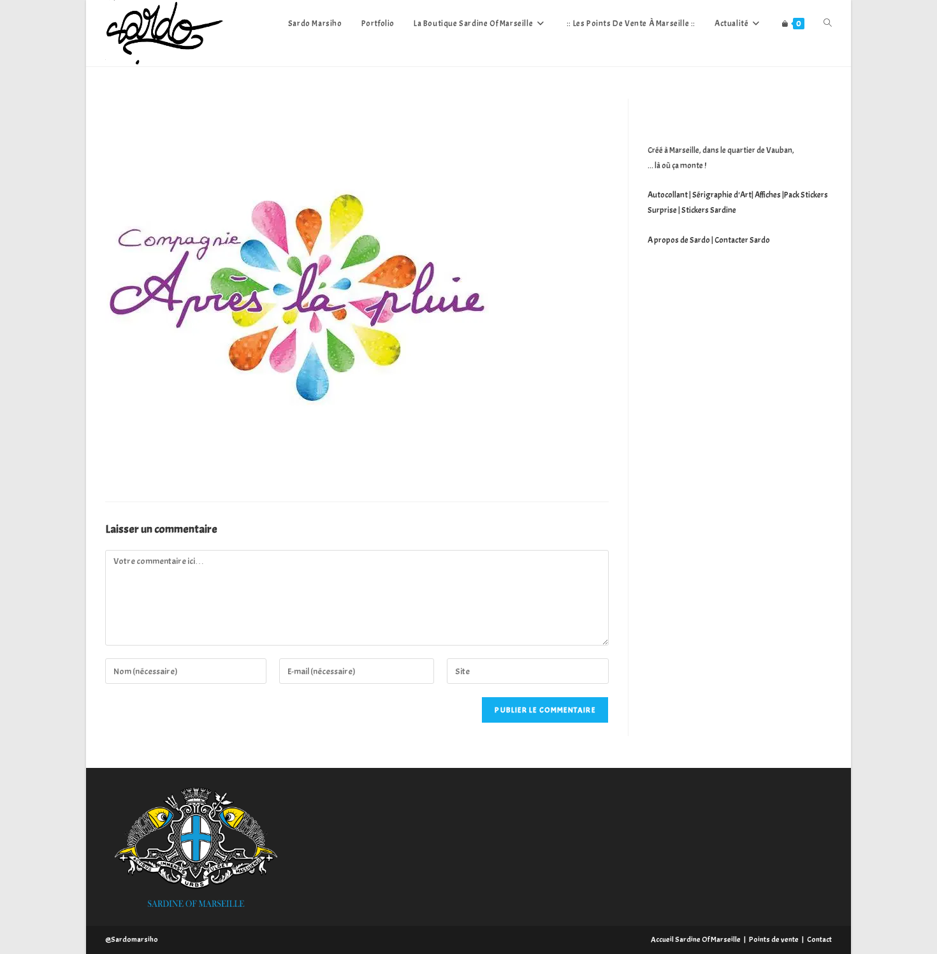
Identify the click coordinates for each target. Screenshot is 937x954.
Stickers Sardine (708, 210)
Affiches (768, 195)
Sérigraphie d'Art (722, 195)
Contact (819, 939)
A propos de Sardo (679, 240)
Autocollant (668, 195)
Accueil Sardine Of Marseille (696, 939)
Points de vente (774, 939)
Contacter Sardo (742, 240)
